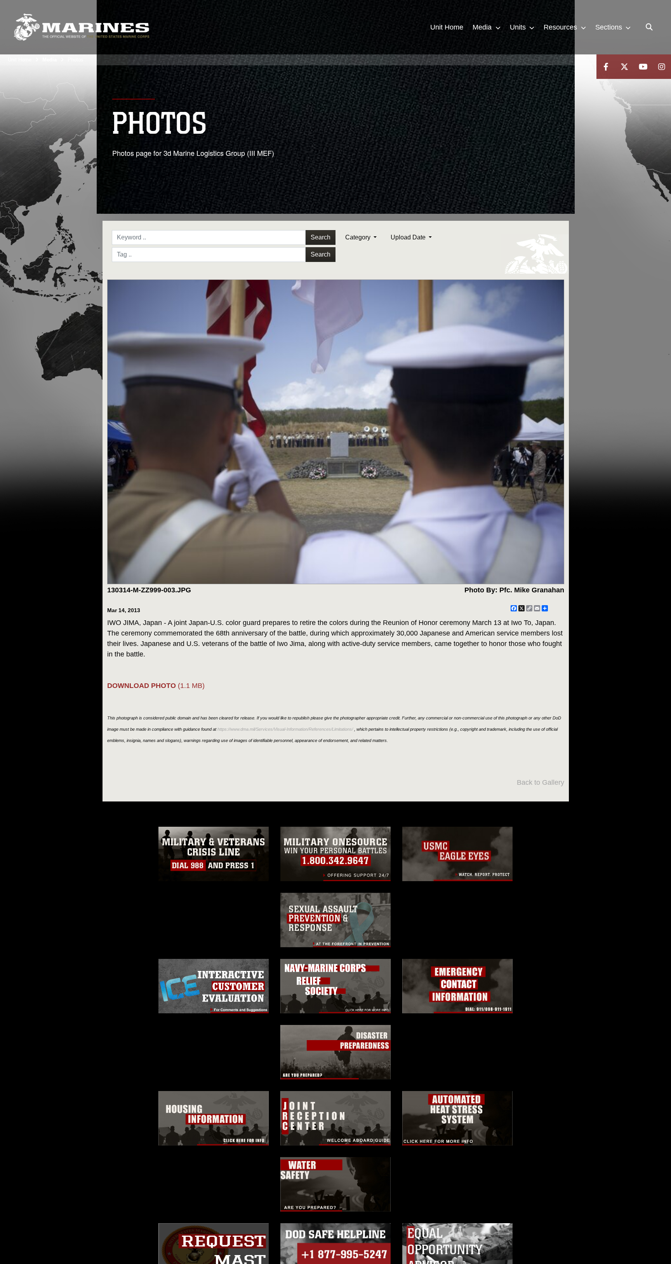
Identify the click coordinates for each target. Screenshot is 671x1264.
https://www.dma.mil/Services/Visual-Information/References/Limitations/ (285, 729)
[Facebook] (605, 66)
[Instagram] (661, 66)
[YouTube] (643, 66)
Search (320, 237)
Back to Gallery (540, 782)
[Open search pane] (649, 27)
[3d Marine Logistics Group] (81, 27)
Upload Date (409, 237)
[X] (624, 66)
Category (358, 237)
